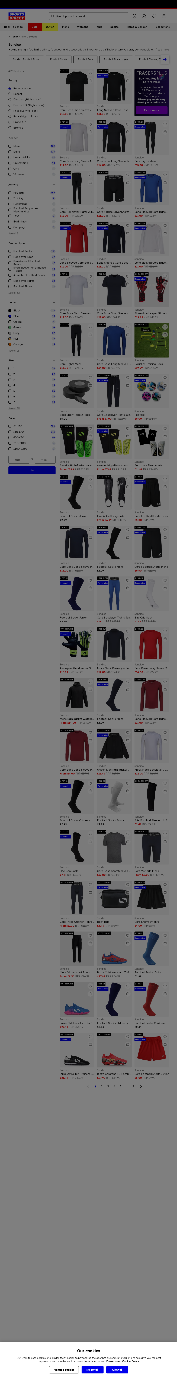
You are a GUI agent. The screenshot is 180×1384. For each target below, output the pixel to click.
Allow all (117, 1369)
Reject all (92, 1369)
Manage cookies (64, 1369)
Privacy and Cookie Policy (122, 1361)
